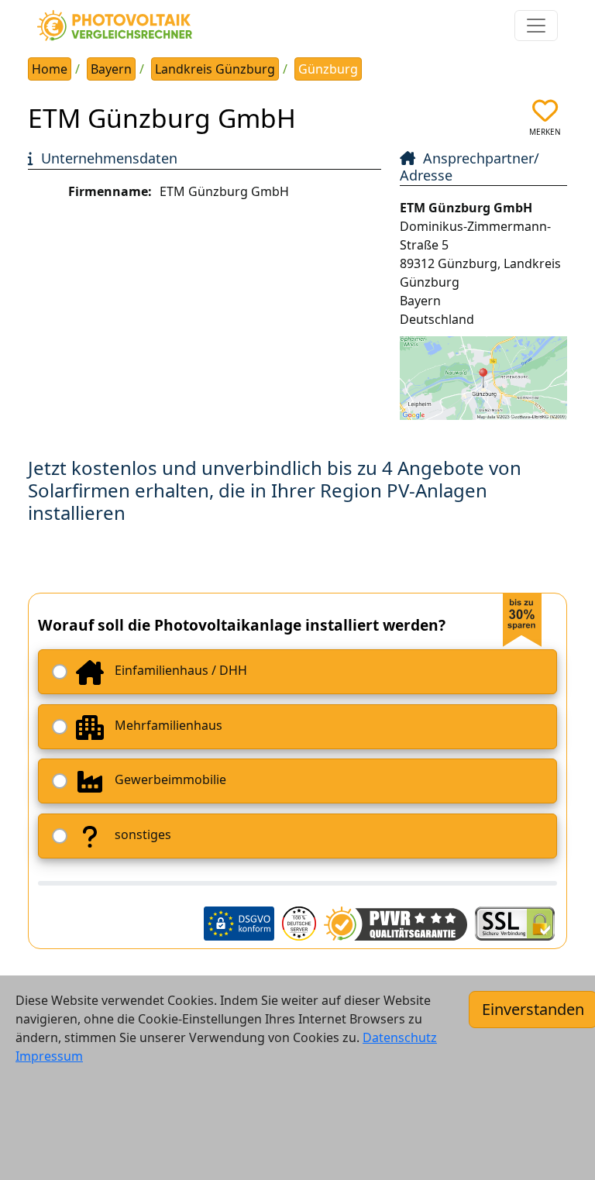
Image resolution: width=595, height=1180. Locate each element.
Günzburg (328, 68)
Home (49, 68)
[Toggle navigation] (536, 25)
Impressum (49, 1056)
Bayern (111, 68)
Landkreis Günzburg (215, 68)
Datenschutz (400, 1037)
